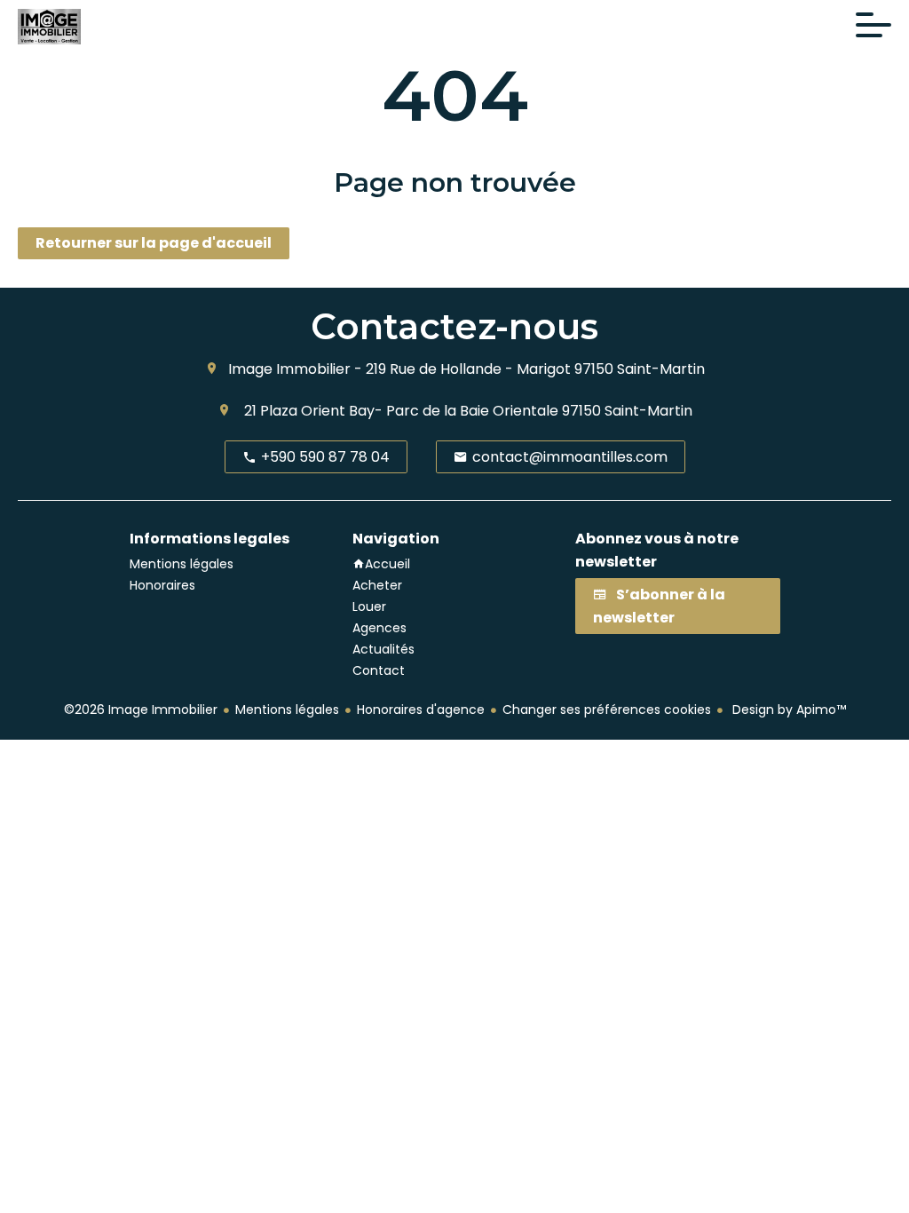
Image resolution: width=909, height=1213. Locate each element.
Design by (787, 709)
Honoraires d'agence (421, 709)
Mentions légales (287, 709)
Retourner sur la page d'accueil (154, 243)
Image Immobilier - (295, 369)
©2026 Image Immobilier (140, 709)
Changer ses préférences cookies (606, 709)
